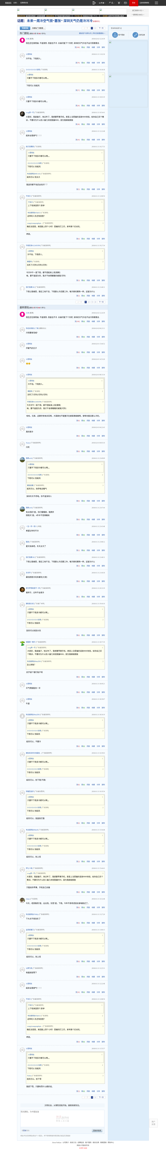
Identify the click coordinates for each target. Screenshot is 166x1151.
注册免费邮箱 (144, 3)
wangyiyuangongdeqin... (34, 223)
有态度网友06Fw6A (33, 174)
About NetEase (56, 1142)
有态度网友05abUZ (34, 213)
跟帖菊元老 (30, 604)
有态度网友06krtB (32, 830)
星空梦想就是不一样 (33, 588)
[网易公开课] (102, 3)
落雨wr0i (29, 458)
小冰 (27, 39)
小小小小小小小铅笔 (33, 70)
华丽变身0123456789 (33, 245)
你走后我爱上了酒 (32, 328)
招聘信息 (81, 1142)
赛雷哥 (29, 262)
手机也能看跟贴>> (99, 33)
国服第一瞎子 (30, 642)
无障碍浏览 (24, 3)
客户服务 (88, 1142)
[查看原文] (96, 21)
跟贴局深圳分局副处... (33, 753)
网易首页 (8, 3)
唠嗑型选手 (30, 791)
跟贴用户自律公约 (85, 33)
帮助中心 (111, 1142)
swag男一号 (30, 112)
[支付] (119, 3)
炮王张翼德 (30, 147)
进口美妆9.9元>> (138, 10)
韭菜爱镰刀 (30, 930)
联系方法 (73, 1142)
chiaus (28, 899)
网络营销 (103, 1142)
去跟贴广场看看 (37, 28)
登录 (133, 3)
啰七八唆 (29, 868)
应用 (15, 3)
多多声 (28, 573)
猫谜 (27, 542)
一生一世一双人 (31, 526)
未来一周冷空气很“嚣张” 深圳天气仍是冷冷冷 (60, 21)
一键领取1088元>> (138, 15)
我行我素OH (30, 287)
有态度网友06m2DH (34, 661)
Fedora (29, 1076)
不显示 (28, 196)
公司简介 (66, 1142)
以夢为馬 (29, 968)
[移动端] (94, 3)
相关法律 (96, 1142)
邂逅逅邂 (30, 485)
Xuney (28, 443)
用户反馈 (153, 1123)
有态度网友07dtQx (32, 914)
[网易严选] (111, 3)
